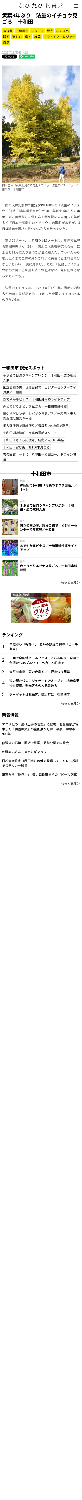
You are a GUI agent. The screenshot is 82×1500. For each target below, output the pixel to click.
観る (6, 36)
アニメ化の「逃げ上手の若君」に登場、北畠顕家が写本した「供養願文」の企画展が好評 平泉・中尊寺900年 (40, 729)
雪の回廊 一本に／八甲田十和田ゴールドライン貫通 (39, 456)
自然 (6, 42)
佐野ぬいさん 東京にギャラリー (26, 751)
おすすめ (62, 30)
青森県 (8, 30)
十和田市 (22, 30)
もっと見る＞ (70, 582)
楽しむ (17, 36)
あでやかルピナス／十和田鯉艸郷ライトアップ (36, 399)
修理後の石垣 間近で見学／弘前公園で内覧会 (35, 742)
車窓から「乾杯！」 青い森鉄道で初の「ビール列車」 (41, 774)
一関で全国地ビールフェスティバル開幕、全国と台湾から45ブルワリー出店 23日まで (44, 660)
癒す (28, 36)
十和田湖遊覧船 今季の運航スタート (30, 432)
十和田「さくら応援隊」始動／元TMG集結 (33, 439)
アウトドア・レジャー (59, 36)
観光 (50, 30)
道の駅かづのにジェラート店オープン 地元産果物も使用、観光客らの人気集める (44, 683)
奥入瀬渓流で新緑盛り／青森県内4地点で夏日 (35, 425)
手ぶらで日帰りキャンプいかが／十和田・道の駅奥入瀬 (39, 377)
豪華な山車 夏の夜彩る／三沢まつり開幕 (39, 671)
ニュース (37, 30)
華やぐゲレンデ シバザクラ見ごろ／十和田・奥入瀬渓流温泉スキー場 (39, 416)
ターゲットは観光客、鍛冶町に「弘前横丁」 (41, 694)
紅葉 (37, 36)
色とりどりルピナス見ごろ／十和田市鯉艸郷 (35, 406)
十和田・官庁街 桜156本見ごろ (26, 447)
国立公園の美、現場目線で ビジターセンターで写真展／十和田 (39, 389)
